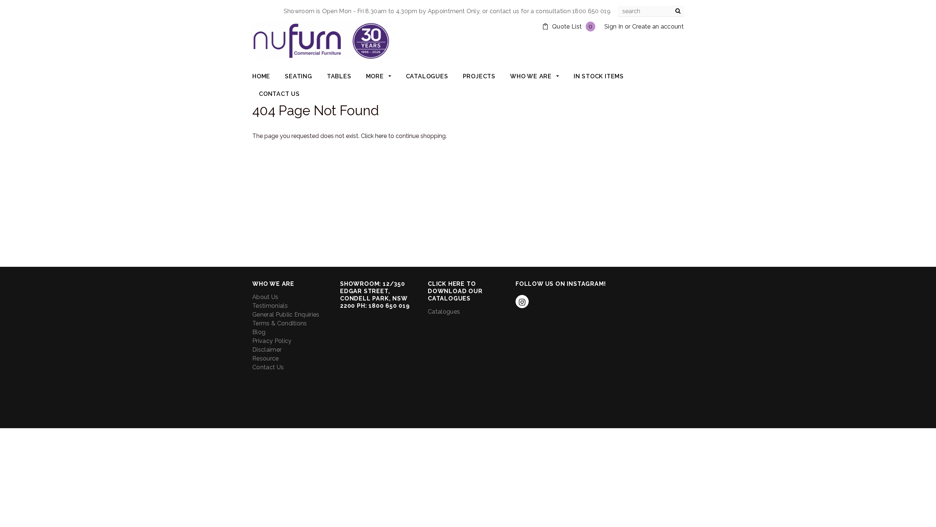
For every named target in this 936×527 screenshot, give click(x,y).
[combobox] (651, 11)
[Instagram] (522, 301)
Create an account (658, 26)
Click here (374, 135)
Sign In (613, 26)
